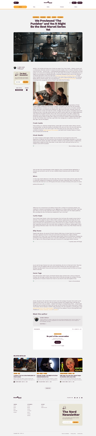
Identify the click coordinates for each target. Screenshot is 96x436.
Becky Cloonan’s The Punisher (51, 130)
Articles (28, 409)
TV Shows (29, 410)
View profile (42, 323)
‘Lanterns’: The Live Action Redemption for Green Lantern (24, 376)
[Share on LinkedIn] (20, 90)
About (15, 407)
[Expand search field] (70, 3)
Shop (15, 409)
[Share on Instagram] (18, 90)
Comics (28, 405)
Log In (73, 2)
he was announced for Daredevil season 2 (66, 75)
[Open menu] (16, 3)
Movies (28, 407)
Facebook (45, 309)
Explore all (48, 388)
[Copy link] (16, 90)
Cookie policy (79, 433)
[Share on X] (22, 90)
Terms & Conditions (65, 433)
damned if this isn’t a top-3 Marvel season (43, 308)
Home (15, 405)
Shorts (28, 412)
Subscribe (80, 2)
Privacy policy (73, 433)
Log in (63, 345)
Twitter (41, 309)
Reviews (28, 415)
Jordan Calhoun (21, 67)
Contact (15, 412)
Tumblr (50, 309)
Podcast (28, 413)
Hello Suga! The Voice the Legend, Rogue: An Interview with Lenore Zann (70, 376)
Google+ (56, 309)
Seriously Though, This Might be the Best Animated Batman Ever (47, 376)
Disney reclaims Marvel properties (68, 78)
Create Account (44, 407)
